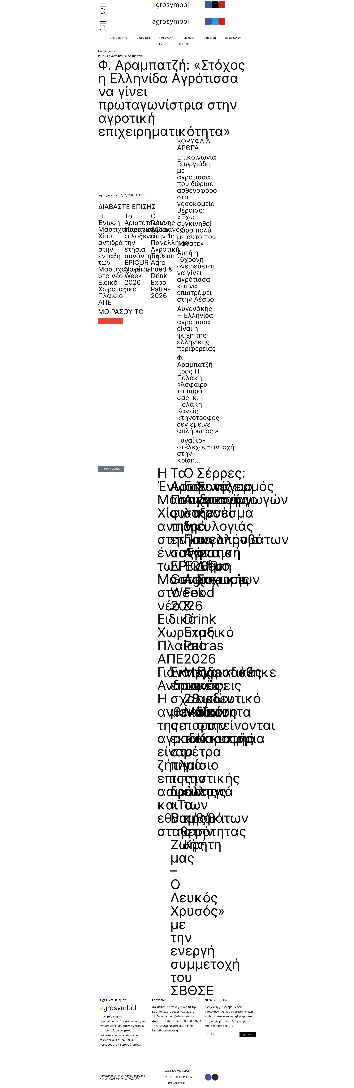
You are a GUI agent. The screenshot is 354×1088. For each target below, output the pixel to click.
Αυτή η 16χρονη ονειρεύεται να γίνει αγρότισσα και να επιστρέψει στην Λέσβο (195, 276)
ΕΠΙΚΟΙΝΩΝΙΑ (177, 1083)
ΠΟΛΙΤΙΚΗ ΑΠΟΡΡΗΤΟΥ (177, 1077)
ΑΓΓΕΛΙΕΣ (184, 44)
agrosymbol (170, 21)
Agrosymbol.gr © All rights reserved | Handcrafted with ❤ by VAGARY (122, 1077)
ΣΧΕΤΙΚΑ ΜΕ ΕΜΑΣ (177, 1070)
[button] (101, 321)
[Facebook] (208, 4)
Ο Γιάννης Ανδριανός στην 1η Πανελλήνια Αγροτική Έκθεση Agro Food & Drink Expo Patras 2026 (170, 256)
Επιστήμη (210, 37)
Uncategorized (107, 51)
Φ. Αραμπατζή (133, 56)
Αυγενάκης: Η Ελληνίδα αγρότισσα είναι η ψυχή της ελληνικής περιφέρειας (196, 328)
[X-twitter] (215, 4)
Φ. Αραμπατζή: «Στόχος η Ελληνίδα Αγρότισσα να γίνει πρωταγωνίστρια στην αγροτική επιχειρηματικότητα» (171, 98)
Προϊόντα (188, 37)
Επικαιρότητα (118, 37)
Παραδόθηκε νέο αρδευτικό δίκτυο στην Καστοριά (237, 705)
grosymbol (170, 5)
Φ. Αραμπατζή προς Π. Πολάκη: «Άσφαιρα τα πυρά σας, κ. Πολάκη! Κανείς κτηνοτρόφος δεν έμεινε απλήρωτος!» (198, 394)
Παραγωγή (166, 37)
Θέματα (164, 44)
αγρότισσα (116, 56)
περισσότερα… (130, 1044)
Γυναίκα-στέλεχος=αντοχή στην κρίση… (205, 450)
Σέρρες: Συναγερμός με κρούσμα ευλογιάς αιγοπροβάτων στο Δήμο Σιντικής (243, 526)
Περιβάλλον (233, 37)
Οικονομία (143, 37)
